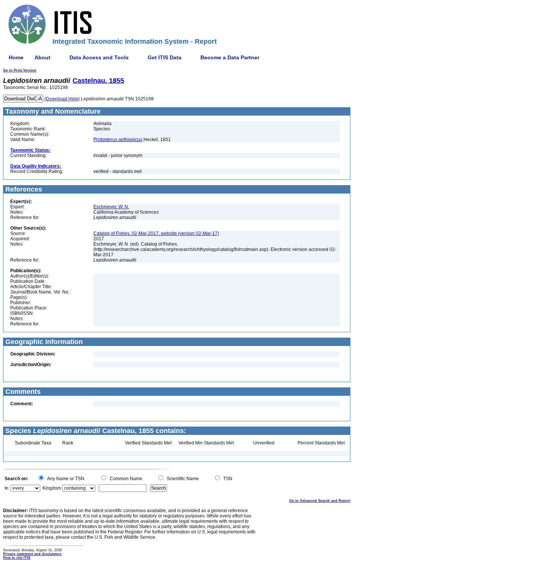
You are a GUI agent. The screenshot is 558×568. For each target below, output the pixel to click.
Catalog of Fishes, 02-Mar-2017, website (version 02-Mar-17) (156, 233)
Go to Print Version (19, 70)
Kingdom (52, 488)
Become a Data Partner (229, 57)
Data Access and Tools (99, 57)
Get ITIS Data (164, 57)
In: (7, 488)
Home (16, 57)
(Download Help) (62, 99)
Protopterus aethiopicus (117, 139)
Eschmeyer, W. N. (111, 206)
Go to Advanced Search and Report (319, 501)
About (42, 57)
